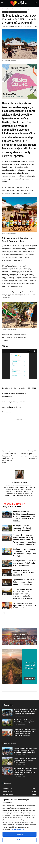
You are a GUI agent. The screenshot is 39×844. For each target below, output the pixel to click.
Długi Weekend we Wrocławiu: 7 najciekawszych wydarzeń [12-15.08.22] (9, 458)
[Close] (37, 798)
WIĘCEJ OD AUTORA (13, 507)
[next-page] (6, 613)
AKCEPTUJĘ (19, 834)
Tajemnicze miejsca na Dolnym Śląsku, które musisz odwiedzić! (24, 572)
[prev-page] (3, 613)
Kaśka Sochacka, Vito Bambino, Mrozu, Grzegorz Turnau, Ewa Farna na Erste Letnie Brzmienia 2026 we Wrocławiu (24, 516)
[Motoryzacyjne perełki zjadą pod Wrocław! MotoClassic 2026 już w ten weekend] (7, 563)
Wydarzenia (23, 12)
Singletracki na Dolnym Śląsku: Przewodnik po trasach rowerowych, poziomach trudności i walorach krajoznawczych (23, 593)
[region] (19, 820)
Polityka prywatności (17, 829)
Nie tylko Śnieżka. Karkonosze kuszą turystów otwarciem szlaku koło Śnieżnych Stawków (25, 760)
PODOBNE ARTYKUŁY (14, 504)
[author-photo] (19, 479)
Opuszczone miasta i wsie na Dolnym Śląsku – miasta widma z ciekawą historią (25, 582)
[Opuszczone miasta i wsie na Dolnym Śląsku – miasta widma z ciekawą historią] (7, 582)
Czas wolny (15, 9)
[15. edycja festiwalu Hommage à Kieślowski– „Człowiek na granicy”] (7, 528)
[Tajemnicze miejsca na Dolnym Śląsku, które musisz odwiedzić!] (7, 572)
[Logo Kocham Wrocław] (19, 3)
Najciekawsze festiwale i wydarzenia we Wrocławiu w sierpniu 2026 (24, 605)
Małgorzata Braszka (13, 26)
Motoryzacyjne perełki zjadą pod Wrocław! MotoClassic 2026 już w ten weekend (24, 563)
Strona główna (6, 9)
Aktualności (6, 516)
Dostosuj (19, 840)
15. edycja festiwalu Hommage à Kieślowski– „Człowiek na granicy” (23, 528)
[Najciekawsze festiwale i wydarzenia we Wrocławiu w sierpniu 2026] (7, 605)
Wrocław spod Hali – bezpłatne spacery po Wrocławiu (29, 456)
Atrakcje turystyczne (26, 9)
